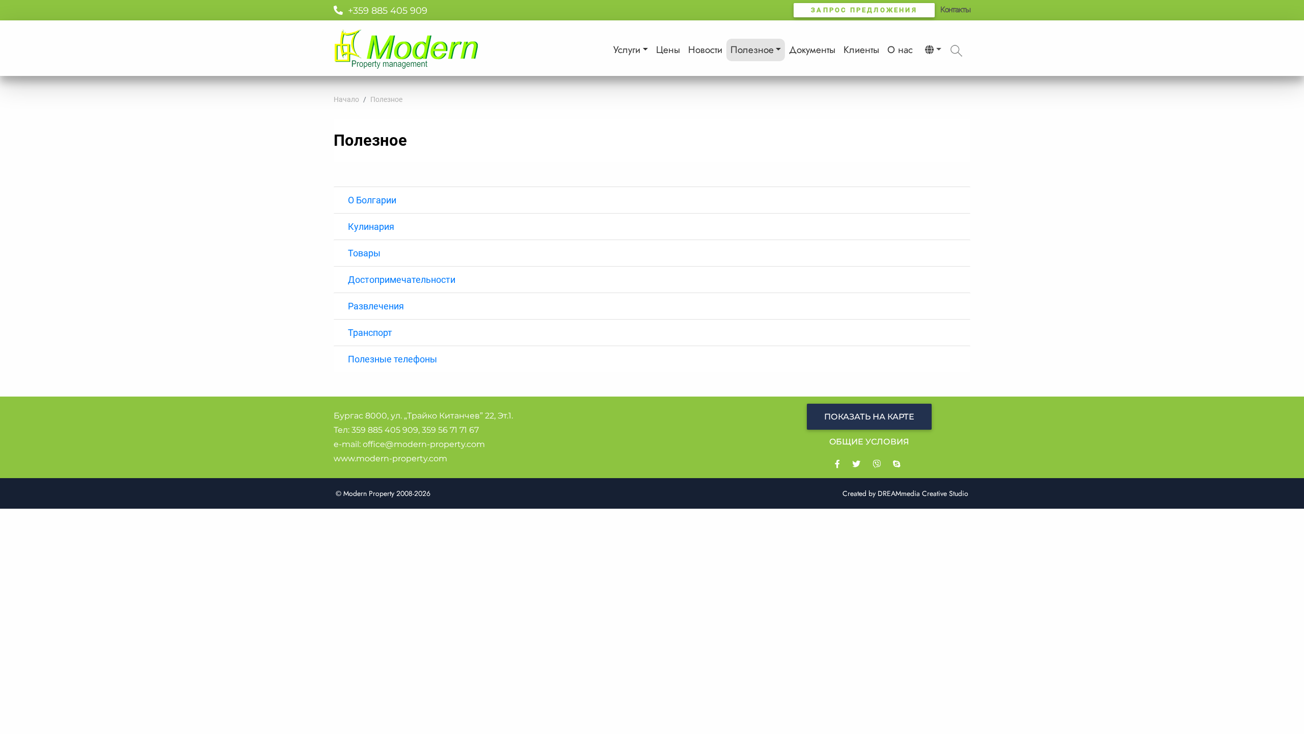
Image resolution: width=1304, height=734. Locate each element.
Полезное (752, 50)
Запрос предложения (864, 10)
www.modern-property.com (390, 458)
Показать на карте (869, 417)
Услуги (626, 50)
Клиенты (861, 50)
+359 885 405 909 (385, 10)
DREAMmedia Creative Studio (923, 493)
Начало (346, 99)
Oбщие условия (869, 442)
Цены (668, 50)
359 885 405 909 (384, 430)
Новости (705, 50)
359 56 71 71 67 (450, 430)
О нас (900, 50)
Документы (812, 50)
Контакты (955, 9)
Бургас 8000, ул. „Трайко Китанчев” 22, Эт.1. (423, 416)
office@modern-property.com (424, 444)
